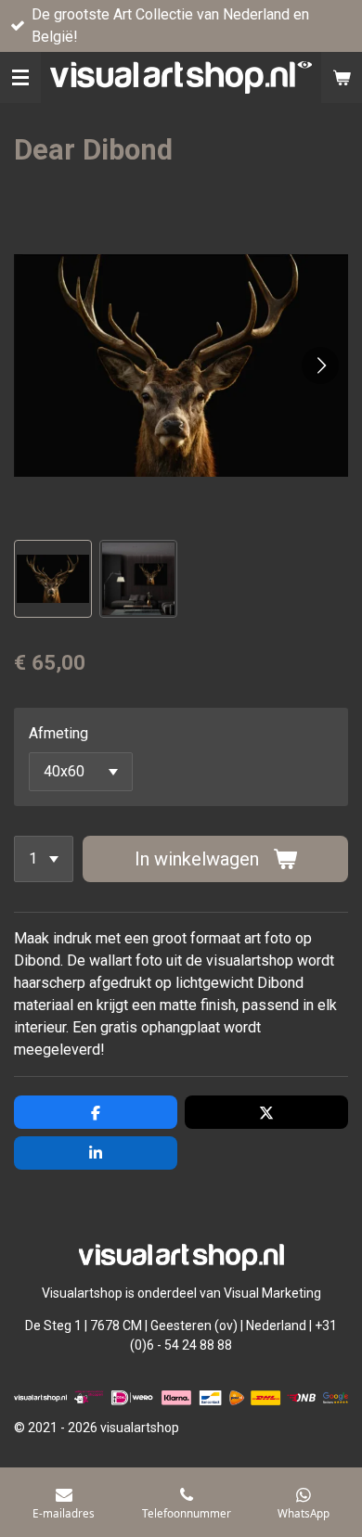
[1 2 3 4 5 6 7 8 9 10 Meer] (43, 859)
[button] (53, 579)
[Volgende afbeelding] (320, 365)
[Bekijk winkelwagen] (341, 77)
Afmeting (58, 733)
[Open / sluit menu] (20, 77)
